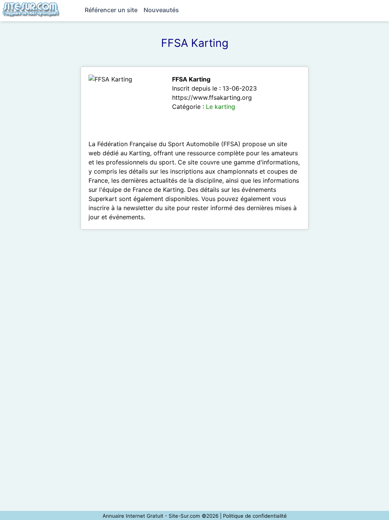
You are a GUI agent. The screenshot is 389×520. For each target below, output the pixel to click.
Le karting (220, 106)
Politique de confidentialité (255, 516)
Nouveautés (161, 10)
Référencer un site (111, 10)
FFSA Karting (191, 79)
